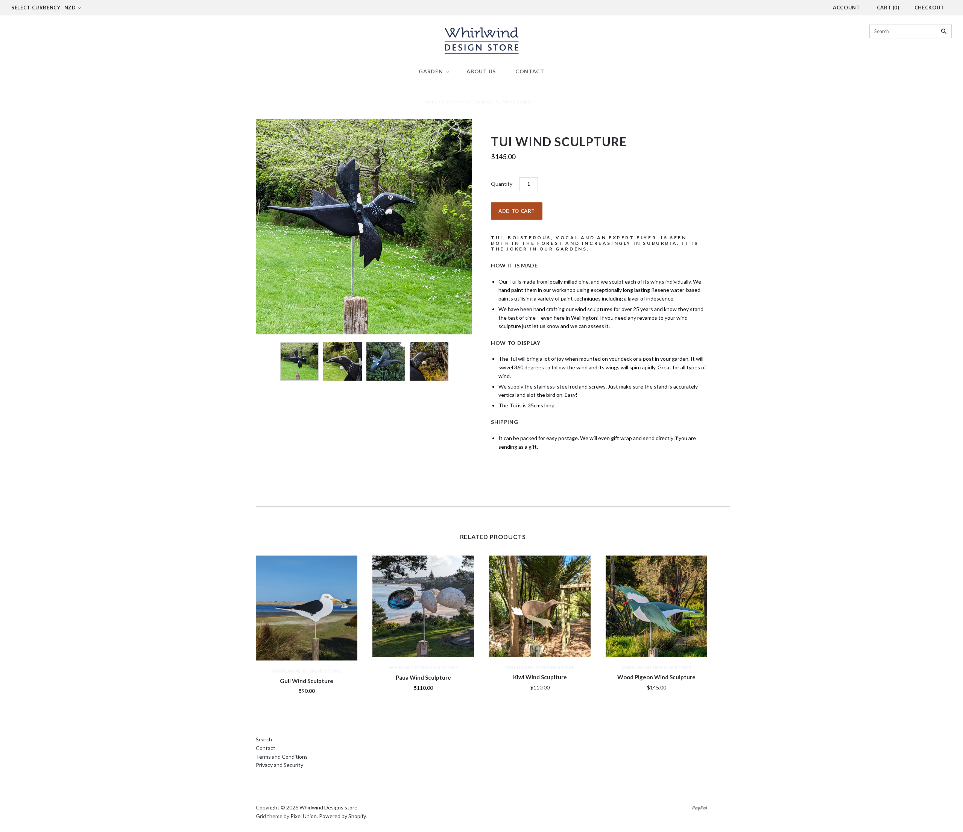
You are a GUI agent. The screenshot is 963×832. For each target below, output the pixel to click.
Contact (529, 71)
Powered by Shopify (342, 816)
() (888, 8)
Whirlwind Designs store (307, 671)
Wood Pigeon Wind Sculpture (656, 677)
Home (430, 101)
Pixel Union (303, 816)
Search (264, 739)
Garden (431, 71)
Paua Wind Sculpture (423, 677)
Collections (455, 101)
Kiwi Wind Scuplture (540, 677)
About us (481, 71)
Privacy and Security (279, 765)
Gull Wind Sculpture (306, 680)
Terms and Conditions (282, 756)
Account (846, 8)
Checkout (929, 8)
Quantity (501, 184)
